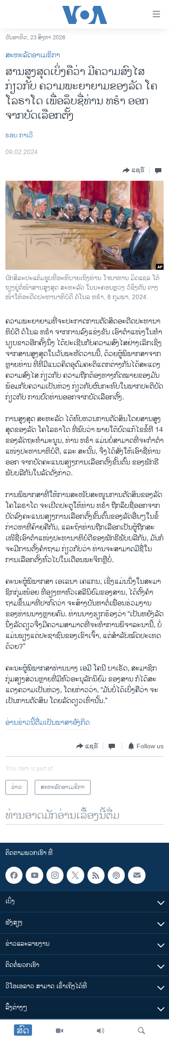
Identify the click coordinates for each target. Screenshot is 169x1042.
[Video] (59, 1030)
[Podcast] (116, 875)
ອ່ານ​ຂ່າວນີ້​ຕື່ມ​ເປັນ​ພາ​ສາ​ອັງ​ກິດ (47, 723)
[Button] (134, 170)
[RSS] (96, 875)
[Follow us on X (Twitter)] (75, 875)
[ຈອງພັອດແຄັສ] (136, 875)
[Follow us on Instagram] (55, 875)
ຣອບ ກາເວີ (19, 135)
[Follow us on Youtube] (34, 875)
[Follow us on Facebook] (14, 875)
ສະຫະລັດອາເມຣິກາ (32, 55)
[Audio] (100, 1030)
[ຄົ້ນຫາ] (141, 1030)
